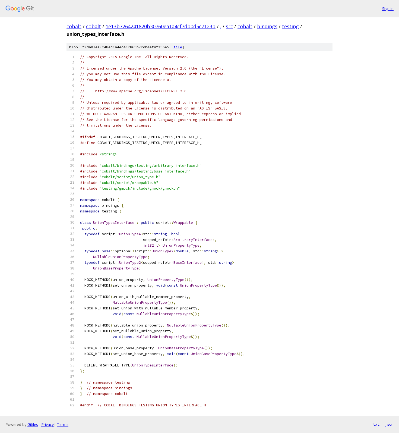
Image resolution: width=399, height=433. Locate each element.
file (177, 47)
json (389, 424)
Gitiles (32, 424)
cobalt (73, 26)
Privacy (47, 424)
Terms (62, 424)
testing (290, 26)
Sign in (388, 8)
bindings (267, 26)
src (229, 26)
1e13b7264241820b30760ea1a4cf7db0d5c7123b (161, 26)
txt (376, 424)
